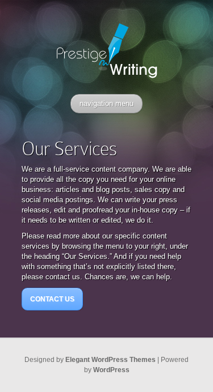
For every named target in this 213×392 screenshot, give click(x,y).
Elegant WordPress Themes (110, 360)
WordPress (111, 370)
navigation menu (106, 103)
